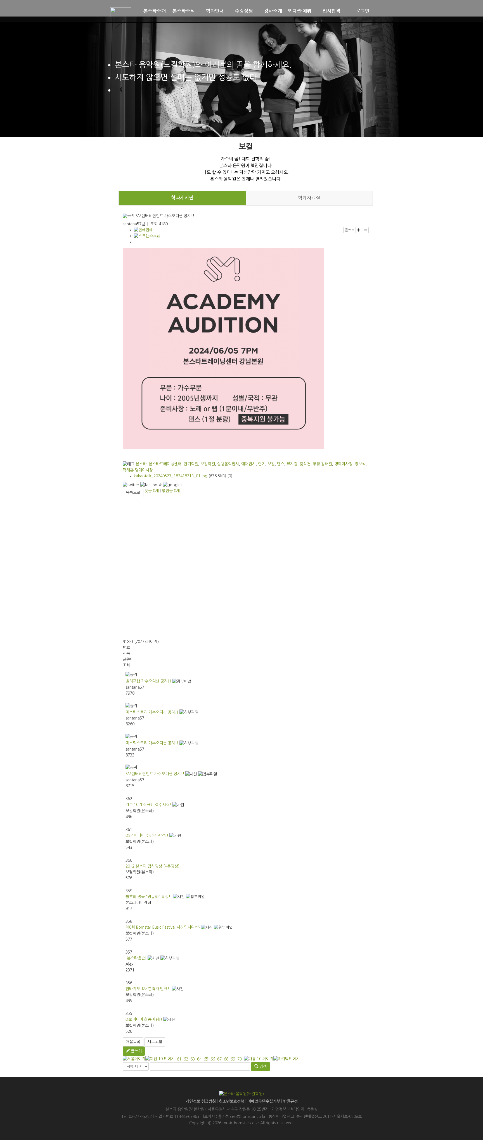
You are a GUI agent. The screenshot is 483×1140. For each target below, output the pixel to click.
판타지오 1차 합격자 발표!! (148, 989)
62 (186, 1059)
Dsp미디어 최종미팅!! (144, 1019)
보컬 (271, 464)
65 (206, 1059)
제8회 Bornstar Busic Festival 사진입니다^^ (163, 927)
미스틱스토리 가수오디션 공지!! (152, 712)
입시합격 (331, 11)
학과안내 (215, 11)
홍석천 (305, 464)
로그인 (363, 11)
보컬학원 (207, 464)
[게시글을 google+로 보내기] (173, 485)
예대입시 (248, 464)
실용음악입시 (228, 464)
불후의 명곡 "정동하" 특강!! (149, 897)
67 (219, 1059)
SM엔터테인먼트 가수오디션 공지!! (155, 774)
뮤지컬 (292, 464)
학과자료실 (309, 198)
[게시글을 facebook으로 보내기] (151, 485)
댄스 (280, 464)
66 (212, 1059)
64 (199, 1059)
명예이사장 (343, 464)
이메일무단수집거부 (263, 1101)
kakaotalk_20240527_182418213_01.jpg (170, 476)
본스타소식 (183, 11)
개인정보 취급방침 (201, 1101)
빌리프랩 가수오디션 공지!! (148, 681)
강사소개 (273, 11)
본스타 (141, 464)
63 (192, 1059)
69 (233, 1059)
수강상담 (244, 11)
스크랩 (154, 236)
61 (179, 1059)
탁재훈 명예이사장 (138, 470)
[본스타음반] (136, 958)
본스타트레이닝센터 (165, 464)
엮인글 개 (171, 491)
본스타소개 (154, 11)
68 (226, 1059)
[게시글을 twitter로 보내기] (131, 485)
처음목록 (133, 1042)
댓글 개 (152, 491)
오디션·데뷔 (299, 11)
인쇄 (149, 230)
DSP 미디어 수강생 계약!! (147, 835)
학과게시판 (182, 197)
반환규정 (290, 1101)
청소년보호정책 (231, 1101)
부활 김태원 (322, 464)
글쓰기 (136, 1051)
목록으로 (133, 492)
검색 (262, 1066)
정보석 (360, 464)
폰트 (348, 230)
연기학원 (191, 464)
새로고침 (155, 1042)
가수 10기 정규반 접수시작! (148, 805)
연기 (261, 464)
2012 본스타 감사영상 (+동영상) (152, 866)
